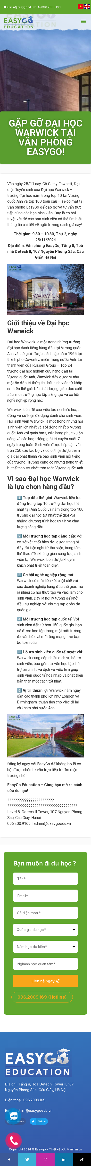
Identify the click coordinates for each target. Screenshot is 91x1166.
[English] (87, 7)
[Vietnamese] (81, 7)
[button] (83, 21)
